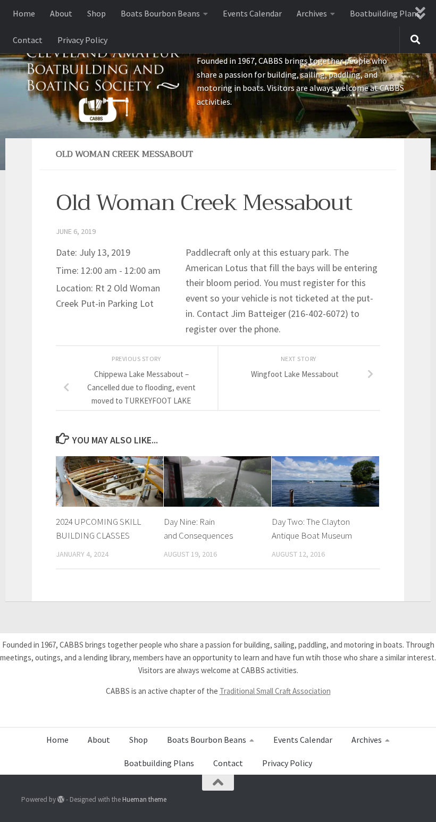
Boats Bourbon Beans (160, 13)
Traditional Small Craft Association (275, 691)
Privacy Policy (82, 40)
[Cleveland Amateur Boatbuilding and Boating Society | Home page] (103, 82)
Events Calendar (252, 13)
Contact (28, 40)
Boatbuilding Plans (385, 13)
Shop (96, 13)
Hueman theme (144, 799)
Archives (312, 13)
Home (24, 13)
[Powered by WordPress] (60, 799)
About (61, 13)
